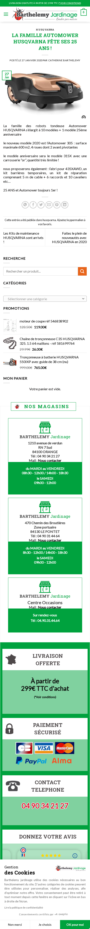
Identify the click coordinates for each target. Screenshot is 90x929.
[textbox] (44, 299)
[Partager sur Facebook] (33, 204)
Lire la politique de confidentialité (23, 907)
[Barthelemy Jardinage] (44, 14)
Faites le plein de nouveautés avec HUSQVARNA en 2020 (69, 237)
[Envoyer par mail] (49, 204)
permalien (77, 220)
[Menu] (6, 14)
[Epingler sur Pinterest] (57, 204)
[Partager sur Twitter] (41, 204)
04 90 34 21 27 (45, 805)
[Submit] (82, 271)
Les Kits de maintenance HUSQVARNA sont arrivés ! (23, 237)
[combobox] (45, 299)
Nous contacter (49, 460)
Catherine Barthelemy (64, 60)
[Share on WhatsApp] (25, 204)
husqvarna (45, 29)
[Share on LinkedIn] (64, 204)
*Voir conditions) (45, 697)
